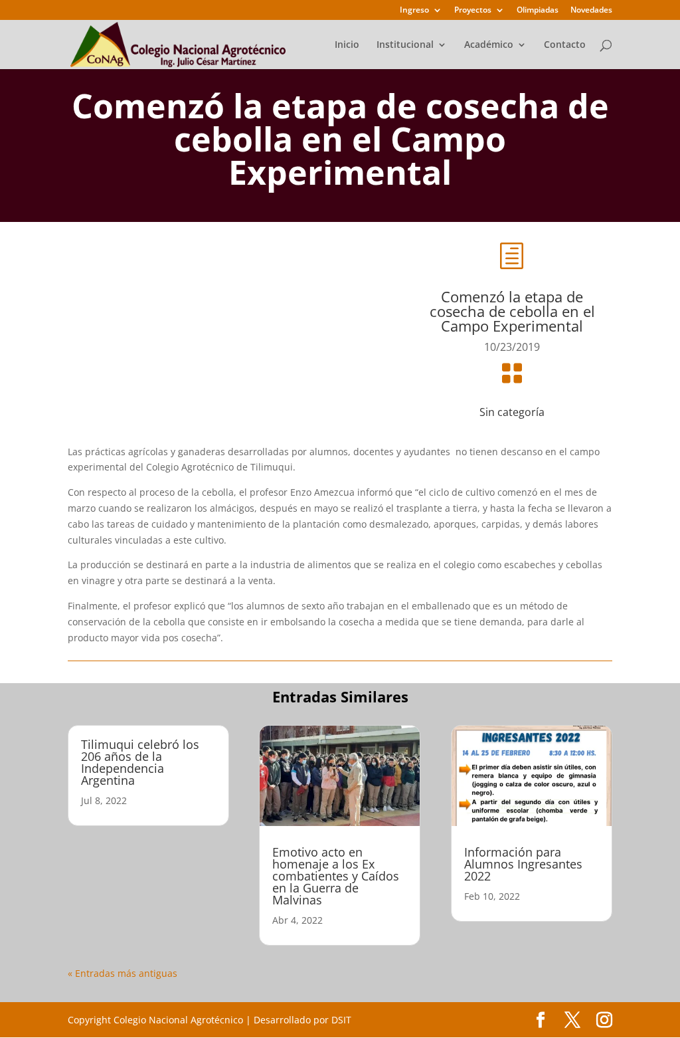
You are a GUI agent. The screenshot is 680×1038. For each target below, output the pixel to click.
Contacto (565, 45)
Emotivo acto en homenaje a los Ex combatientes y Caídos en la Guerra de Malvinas (335, 876)
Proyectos (472, 10)
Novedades (591, 10)
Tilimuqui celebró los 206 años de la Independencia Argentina (140, 762)
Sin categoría (512, 412)
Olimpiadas (537, 10)
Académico (488, 45)
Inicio (347, 45)
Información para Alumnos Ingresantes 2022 (523, 864)
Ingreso (414, 10)
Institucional (405, 45)
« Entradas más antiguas (122, 973)
